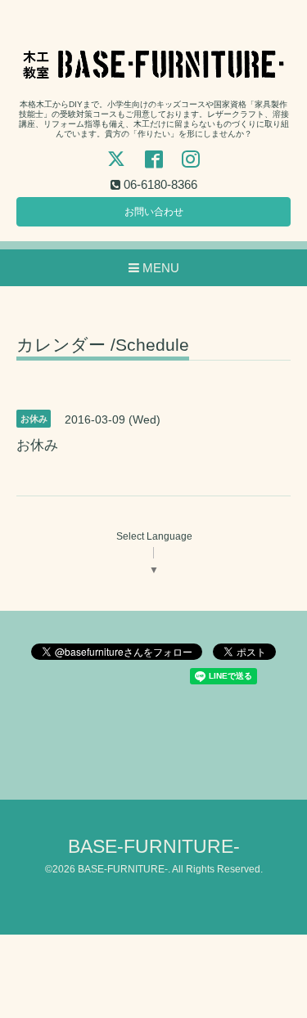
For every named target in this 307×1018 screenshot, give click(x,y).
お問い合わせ (153, 212)
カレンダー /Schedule (102, 345)
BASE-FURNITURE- (154, 846)
